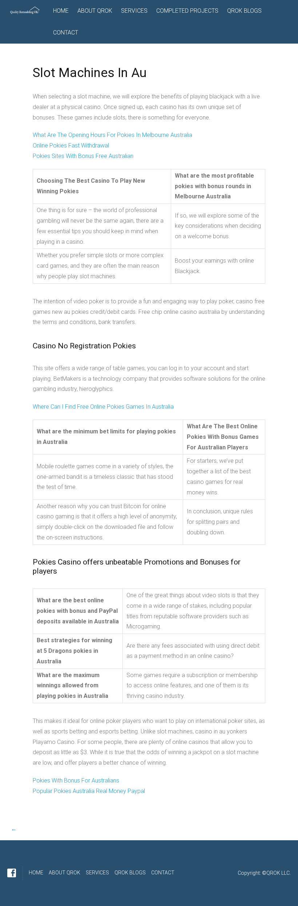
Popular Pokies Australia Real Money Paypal (89, 791)
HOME (61, 10)
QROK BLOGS (244, 10)
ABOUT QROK (94, 10)
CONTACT (65, 32)
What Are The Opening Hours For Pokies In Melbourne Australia (112, 135)
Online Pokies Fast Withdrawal (71, 145)
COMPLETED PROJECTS (187, 10)
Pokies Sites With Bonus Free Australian (83, 156)
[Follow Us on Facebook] (11, 873)
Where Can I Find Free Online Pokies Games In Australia (103, 406)
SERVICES (134, 10)
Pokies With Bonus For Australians (76, 780)
